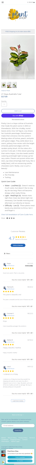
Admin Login (15, 441)
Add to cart (18, 111)
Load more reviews (17, 401)
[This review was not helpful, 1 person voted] (31, 306)
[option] (3, 85)
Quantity (3, 101)
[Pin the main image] (11, 218)
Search (3, 438)
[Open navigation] (2, 2)
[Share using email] (14, 218)
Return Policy (12, 438)
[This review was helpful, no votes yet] (28, 280)
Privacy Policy (23, 438)
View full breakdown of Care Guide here (17, 215)
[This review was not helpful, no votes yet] (31, 280)
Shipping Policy (15, 439)
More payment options (18, 119)
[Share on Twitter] (9, 218)
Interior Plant (5, 90)
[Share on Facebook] (7, 218)
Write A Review (18, 245)
